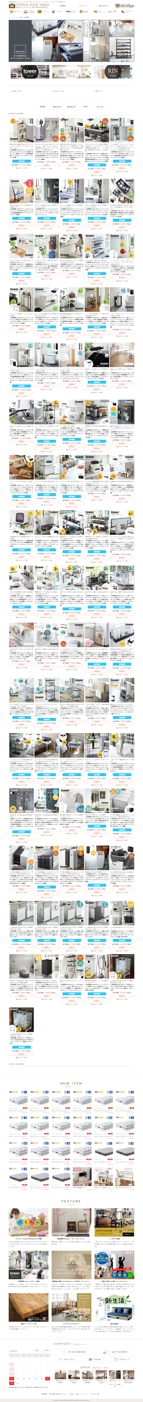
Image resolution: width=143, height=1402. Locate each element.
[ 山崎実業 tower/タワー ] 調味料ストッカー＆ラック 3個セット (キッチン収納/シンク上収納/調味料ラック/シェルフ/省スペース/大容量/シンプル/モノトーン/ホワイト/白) (21, 597)
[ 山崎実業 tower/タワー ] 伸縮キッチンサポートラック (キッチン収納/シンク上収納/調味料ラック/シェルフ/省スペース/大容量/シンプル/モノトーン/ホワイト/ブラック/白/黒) (72, 542)
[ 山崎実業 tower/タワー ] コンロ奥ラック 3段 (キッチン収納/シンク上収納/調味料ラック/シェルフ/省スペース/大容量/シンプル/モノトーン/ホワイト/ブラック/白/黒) (97, 542)
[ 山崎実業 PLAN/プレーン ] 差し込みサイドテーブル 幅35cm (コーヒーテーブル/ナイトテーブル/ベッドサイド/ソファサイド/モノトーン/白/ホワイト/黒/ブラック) (47, 765)
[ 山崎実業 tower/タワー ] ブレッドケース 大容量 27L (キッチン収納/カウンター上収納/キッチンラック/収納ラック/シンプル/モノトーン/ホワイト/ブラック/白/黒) (72, 487)
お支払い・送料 (74, 1394)
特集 (21, 17)
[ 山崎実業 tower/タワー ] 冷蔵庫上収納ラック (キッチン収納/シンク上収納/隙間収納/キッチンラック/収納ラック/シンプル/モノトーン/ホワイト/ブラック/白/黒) (97, 431)
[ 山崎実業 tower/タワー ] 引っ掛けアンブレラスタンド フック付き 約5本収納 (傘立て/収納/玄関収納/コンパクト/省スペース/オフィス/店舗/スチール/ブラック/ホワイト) (47, 820)
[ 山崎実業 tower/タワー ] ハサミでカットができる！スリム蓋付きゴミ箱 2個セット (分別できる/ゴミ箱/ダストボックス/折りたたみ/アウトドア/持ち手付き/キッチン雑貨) (72, 877)
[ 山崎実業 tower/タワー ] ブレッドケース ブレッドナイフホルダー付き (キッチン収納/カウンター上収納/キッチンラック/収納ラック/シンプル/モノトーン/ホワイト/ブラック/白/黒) (21, 487)
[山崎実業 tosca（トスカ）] (71, 78)
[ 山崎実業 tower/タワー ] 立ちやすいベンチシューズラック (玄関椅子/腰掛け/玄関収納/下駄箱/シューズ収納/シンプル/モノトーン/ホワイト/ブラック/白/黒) (72, 319)
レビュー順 (99, 106)
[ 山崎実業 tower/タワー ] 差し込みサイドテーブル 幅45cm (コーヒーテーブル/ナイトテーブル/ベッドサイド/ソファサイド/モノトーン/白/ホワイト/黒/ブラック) (21, 765)
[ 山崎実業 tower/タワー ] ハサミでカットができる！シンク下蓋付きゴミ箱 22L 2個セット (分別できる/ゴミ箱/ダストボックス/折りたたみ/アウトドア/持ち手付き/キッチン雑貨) (21, 877)
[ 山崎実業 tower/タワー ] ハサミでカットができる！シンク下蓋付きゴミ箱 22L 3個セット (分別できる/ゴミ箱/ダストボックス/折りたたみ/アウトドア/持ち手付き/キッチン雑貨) (122, 820)
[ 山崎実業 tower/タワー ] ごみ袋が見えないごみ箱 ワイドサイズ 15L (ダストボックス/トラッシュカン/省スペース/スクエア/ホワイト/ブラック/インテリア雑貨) (122, 877)
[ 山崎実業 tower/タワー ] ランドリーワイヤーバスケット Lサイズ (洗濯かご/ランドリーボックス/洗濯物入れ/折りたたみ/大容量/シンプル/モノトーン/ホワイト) (72, 710)
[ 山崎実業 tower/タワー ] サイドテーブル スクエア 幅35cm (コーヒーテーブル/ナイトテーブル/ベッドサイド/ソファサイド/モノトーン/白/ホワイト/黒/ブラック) (97, 765)
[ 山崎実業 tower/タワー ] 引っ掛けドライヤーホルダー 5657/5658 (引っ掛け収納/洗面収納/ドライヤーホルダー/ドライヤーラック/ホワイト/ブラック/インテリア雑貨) (47, 152)
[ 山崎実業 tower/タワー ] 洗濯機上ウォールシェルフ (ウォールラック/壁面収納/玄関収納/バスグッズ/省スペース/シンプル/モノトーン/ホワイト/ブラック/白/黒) (72, 654)
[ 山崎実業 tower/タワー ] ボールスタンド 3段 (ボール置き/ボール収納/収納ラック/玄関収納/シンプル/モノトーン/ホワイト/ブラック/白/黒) (122, 266)
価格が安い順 (57, 106)
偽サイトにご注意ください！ (10, 1397)
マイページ (83, 6)
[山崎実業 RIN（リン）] (113, 78)
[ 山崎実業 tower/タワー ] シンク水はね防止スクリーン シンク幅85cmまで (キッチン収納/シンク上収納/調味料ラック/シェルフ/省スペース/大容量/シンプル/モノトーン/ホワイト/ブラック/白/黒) (122, 544)
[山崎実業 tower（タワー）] (30, 78)
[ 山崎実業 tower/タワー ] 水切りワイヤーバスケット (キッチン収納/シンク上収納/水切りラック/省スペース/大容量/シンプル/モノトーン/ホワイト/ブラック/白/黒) (47, 654)
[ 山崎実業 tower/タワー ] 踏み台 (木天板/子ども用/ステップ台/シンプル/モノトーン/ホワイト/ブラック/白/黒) (72, 264)
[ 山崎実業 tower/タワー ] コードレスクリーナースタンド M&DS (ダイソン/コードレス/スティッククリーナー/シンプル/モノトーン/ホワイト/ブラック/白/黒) (72, 210)
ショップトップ (13, 17)
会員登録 (63, 6)
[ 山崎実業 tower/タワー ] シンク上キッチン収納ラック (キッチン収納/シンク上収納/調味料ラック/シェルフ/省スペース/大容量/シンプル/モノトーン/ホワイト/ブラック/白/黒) (47, 597)
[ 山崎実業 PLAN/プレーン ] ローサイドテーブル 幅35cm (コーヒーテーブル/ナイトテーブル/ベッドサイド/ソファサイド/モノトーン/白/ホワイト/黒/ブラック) (72, 765)
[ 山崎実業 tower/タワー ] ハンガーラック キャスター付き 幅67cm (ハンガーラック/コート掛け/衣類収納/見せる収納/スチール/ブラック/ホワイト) (97, 818)
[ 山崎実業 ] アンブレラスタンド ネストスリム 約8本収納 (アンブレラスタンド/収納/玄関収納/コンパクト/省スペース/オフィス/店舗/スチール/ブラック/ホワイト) (122, 765)
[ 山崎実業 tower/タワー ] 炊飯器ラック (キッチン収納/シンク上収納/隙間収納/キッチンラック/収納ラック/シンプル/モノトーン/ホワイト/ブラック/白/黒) (122, 487)
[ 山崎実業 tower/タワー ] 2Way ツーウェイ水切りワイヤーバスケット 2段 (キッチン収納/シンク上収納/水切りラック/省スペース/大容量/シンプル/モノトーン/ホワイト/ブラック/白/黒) (122, 597)
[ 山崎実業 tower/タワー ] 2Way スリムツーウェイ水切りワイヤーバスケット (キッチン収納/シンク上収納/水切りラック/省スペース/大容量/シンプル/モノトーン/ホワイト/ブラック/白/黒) (97, 597)
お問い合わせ (103, 6)
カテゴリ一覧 (95, 1394)
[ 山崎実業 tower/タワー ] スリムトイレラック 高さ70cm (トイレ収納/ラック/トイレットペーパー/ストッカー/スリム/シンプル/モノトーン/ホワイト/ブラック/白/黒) (47, 374)
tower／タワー (17, 91)
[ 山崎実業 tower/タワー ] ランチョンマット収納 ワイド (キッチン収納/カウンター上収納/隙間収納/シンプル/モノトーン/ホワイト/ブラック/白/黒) (122, 431)
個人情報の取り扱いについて (58, 1394)
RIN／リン (99, 91)
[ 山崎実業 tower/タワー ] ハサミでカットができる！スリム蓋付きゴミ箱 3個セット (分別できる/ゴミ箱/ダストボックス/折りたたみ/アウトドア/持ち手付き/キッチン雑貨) (47, 877)
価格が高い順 (71, 106)
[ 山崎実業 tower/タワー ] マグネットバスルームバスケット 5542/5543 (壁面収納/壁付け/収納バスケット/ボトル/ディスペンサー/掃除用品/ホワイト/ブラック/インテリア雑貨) (72, 152)
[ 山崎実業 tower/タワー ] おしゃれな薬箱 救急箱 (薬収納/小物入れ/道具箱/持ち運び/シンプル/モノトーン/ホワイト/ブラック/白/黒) (122, 210)
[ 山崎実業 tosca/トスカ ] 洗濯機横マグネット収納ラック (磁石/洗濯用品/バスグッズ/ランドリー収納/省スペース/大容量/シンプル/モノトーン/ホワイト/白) (97, 654)
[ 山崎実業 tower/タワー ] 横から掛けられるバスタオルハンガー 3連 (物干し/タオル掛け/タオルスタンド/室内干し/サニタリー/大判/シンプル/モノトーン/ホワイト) (97, 710)
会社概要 (44, 1394)
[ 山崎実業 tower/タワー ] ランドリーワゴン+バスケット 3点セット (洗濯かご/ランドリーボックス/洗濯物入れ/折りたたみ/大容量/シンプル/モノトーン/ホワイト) (47, 710)
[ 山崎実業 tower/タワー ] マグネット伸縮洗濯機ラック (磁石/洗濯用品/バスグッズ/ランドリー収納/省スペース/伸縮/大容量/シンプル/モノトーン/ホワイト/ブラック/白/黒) (122, 654)
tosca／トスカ (59, 91)
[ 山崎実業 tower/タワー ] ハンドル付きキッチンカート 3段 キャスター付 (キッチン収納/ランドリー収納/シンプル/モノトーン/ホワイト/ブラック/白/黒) (47, 431)
